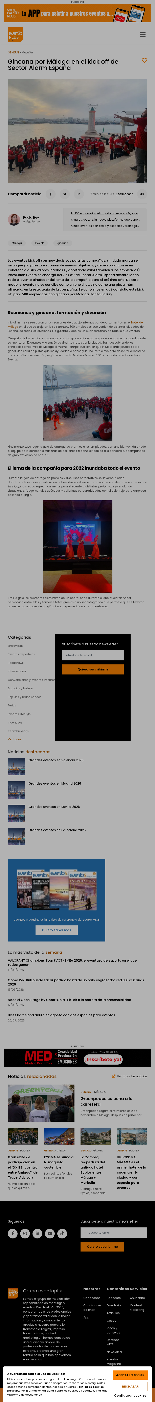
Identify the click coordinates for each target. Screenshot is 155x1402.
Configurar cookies (130, 1395)
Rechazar (130, 1387)
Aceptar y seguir (130, 1375)
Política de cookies (90, 1387)
